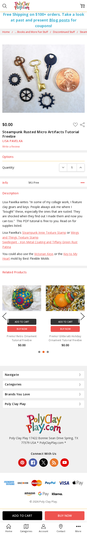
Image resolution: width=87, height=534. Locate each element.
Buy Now (22, 328)
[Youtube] (64, 462)
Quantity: (8, 167)
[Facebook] (33, 462)
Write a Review (11, 146)
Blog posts (59, 20)
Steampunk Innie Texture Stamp (44, 233)
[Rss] (54, 462)
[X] (43, 462)
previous (4, 316)
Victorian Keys (43, 254)
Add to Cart (22, 321)
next (82, 316)
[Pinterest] (22, 462)
